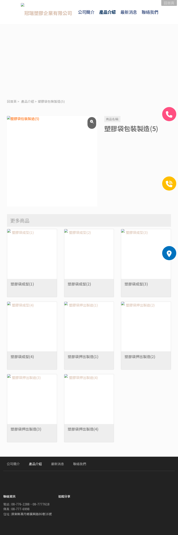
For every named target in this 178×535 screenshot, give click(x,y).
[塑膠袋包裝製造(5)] (52, 161)
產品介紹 (27, 101)
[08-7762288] (169, 114)
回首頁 (12, 101)
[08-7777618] (169, 183)
